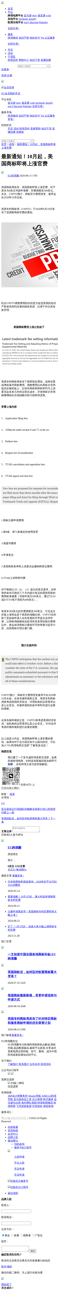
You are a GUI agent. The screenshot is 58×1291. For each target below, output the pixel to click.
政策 (11, 144)
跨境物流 (13, 37)
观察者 (27, 1235)
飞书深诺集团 (24, 1106)
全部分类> (13, 28)
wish (48, 15)
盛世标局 (48, 1106)
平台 (10, 12)
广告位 (39, 1235)
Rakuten (43, 22)
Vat (42, 37)
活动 (10, 53)
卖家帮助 (35, 128)
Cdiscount (33, 22)
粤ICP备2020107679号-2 (15, 1118)
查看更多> (18, 875)
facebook (23, 19)
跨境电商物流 (45, 1102)
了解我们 (13, 1064)
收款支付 (35, 37)
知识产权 (24, 37)
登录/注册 (6, 75)
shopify (32, 19)
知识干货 (35, 60)
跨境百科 (13, 60)
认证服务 (50, 37)
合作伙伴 (35, 1064)
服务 (10, 34)
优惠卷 (20, 132)
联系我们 (24, 1064)
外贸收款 (37, 1106)
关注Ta (11, 869)
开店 (10, 49)
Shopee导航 (35, 1095)
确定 (9, 1266)
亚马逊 (28, 15)
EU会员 (5, 93)
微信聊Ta (21, 869)
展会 (7, 1235)
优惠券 (5, 69)
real (26, 22)
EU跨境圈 (13, 175)
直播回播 (46, 60)
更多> (11, 119)
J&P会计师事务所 (18, 1095)
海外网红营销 (29, 1102)
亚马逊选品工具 (23, 1099)
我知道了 (6, 1284)
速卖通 (41, 15)
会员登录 (9, 87)
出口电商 (37, 1099)
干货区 (11, 56)
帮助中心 (24, 60)
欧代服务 (48, 1099)
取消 (3, 1266)
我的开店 (15, 93)
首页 (10, 8)
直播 (16, 1235)
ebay (34, 15)
